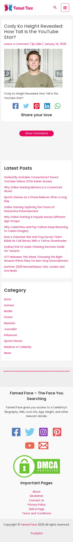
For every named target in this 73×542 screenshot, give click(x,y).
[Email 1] (43, 445)
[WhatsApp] (58, 106)
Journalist (10, 329)
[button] (55, 7)
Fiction (8, 317)
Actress (9, 305)
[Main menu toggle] (65, 7)
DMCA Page (36, 509)
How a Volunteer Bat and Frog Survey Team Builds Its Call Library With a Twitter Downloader (35, 239)
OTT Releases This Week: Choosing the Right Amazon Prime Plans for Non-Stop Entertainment (36, 259)
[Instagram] (43, 432)
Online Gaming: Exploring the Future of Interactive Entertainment (29, 209)
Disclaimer (36, 496)
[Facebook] (15, 106)
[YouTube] (30, 445)
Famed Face (29, 525)
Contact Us (36, 500)
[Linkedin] (47, 106)
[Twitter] (26, 106)
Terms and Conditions (36, 513)
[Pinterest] (37, 106)
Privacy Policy (37, 505)
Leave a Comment (16, 44)
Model (8, 311)
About (36, 492)
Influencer (10, 335)
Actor (7, 299)
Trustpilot (36, 533)
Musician (9, 323)
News (7, 353)
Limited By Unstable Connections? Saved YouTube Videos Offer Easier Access (31, 179)
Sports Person (13, 341)
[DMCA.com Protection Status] (36, 466)
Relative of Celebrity (18, 347)
